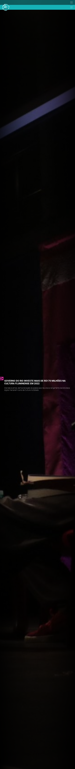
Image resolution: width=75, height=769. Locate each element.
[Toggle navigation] (36, 2)
